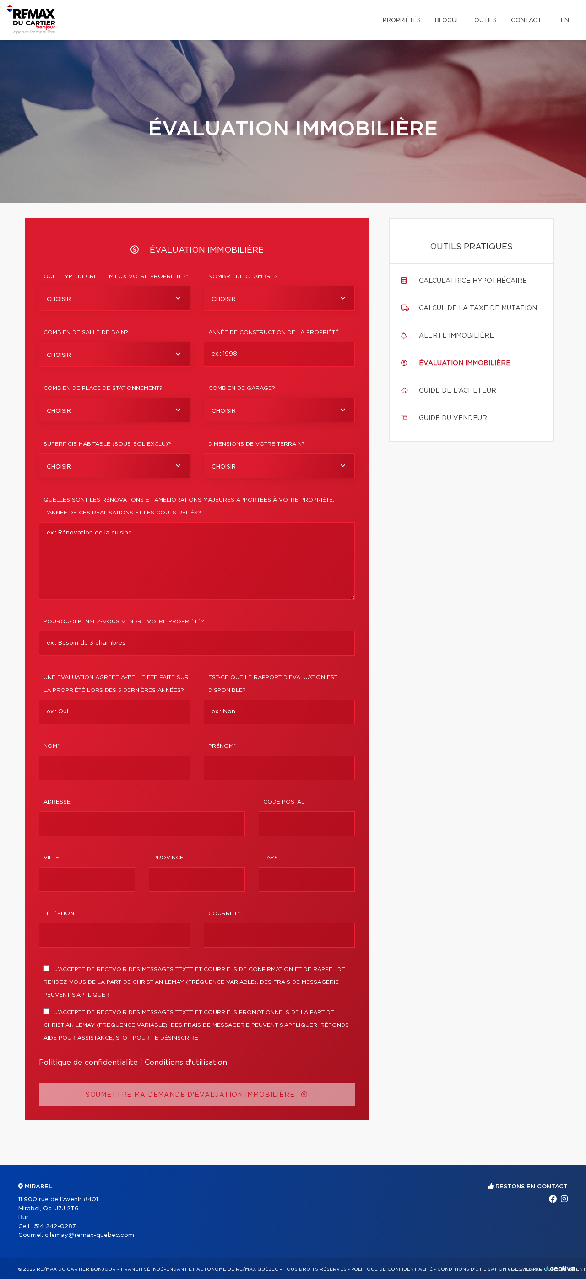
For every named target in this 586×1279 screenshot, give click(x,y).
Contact (526, 20)
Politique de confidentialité (88, 1062)
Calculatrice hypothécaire (473, 281)
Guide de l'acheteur (457, 391)
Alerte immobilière (456, 336)
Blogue (447, 20)
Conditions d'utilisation (186, 1062)
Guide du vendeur (453, 418)
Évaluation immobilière (464, 363)
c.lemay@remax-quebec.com (89, 1235)
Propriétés (402, 20)
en (565, 20)
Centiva (560, 1268)
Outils (485, 20)
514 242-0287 (55, 1227)
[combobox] (114, 298)
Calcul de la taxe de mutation (478, 308)
